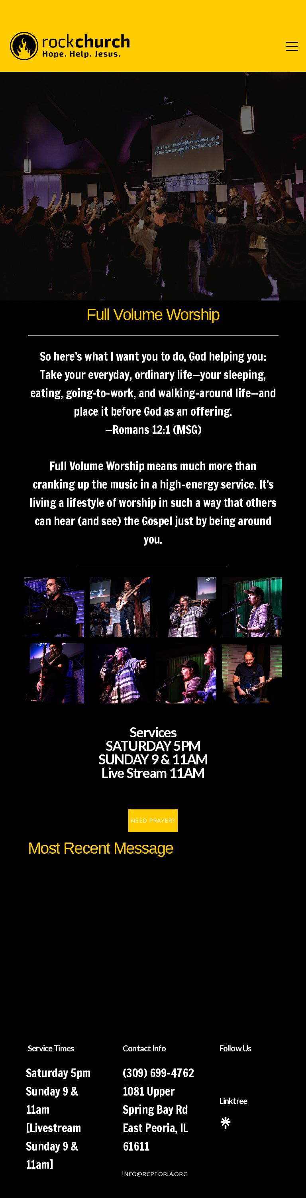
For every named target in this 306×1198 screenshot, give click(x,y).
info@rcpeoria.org (155, 1174)
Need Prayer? (153, 820)
